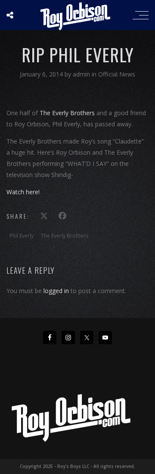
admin (82, 74)
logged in (56, 291)
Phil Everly (21, 235)
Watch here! (23, 192)
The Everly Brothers (67, 113)
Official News (116, 74)
